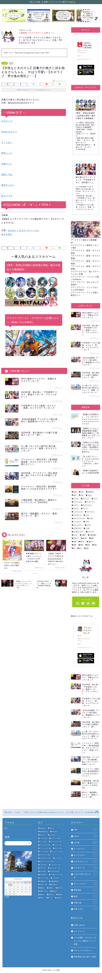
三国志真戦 (93, 535)
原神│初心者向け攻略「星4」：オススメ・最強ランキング (85, 140)
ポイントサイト (78, 525)
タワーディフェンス (79, 518)
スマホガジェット (85, 861)
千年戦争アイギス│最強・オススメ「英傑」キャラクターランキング (85, 207)
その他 (4, 63)
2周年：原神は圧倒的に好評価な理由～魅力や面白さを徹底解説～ (85, 125)
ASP (84, 830)
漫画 (95, 545)
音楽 (87, 548)
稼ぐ (80, 548)
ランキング (91, 531)
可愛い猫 (84, 903)
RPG (75, 495)
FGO (82, 492)
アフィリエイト (78, 502)
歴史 (88, 545)
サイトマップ (79, 931)
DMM (75, 492)
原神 (75, 541)
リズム (75, 535)
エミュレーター (87, 505)
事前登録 (84, 890)
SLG (82, 495)
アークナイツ (90, 502)
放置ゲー (90, 541)
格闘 (81, 545)
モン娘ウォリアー (78, 531)
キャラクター (84, 855)
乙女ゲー (76, 538)
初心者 (85, 538)
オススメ (76, 508)
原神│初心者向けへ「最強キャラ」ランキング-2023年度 (85, 147)
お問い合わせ (79, 925)
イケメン (76, 505)
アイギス (76, 498)
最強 (75, 545)
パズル (91, 518)
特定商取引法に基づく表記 (85, 957)
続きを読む (6, 234)
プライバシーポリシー (83, 950)
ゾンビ (87, 515)
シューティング (78, 512)
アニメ (95, 498)
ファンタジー (77, 522)
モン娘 (87, 528)
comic (85, 836)
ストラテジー (90, 512)
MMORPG (91, 492)
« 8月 (6, 897)
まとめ (89, 495)
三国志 (83, 535)
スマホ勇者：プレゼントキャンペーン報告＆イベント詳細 (85, 941)
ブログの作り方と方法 (84, 875)
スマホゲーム (77, 515)
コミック (85, 508)
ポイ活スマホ (77, 528)
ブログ (87, 522)
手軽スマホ (84, 909)
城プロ (82, 541)
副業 (92, 538)
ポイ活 (88, 525)
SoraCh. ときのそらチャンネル (23, 230)
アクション (86, 498)
